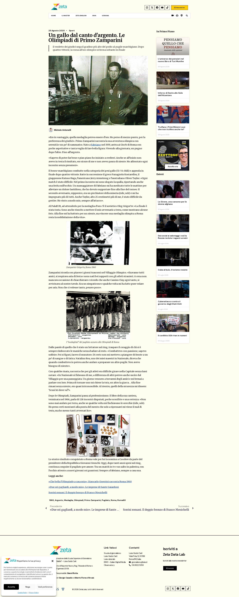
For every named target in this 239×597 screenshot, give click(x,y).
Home (53, 16)
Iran (94, 16)
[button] (52, 561)
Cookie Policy (22, 593)
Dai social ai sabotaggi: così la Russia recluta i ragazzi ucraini (172, 236)
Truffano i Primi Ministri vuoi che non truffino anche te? (171, 128)
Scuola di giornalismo (112, 553)
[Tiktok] (167, 7)
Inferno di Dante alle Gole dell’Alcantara (170, 94)
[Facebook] (157, 7)
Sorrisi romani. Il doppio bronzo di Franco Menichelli (78, 492)
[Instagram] (147, 7)
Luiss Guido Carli (110, 556)
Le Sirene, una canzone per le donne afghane (172, 202)
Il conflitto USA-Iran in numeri (172, 335)
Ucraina (105, 16)
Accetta (11, 587)
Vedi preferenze (45, 587)
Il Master (66, 16)
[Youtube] (162, 7)
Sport (72, 30)
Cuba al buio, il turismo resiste (172, 270)
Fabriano (96, 144)
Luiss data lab (109, 559)
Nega (27, 587)
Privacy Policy (34, 593)
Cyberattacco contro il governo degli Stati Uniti (170, 302)
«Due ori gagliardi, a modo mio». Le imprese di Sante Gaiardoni (84, 487)
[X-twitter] (152, 7)
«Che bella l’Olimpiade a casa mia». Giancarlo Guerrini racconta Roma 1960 (90, 481)
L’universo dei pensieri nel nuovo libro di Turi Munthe (171, 60)
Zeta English (81, 16)
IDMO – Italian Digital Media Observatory (115, 563)
